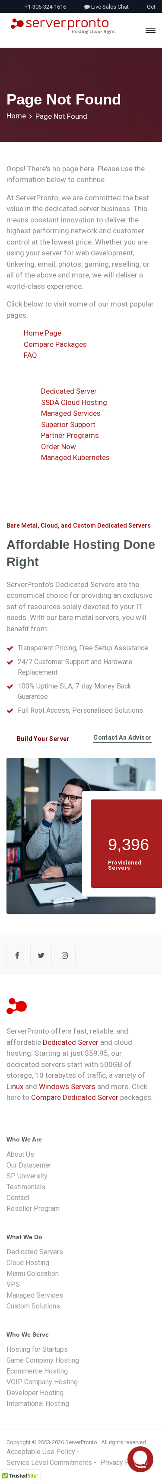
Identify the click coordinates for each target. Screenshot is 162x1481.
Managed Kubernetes (75, 457)
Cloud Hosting (27, 1263)
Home (16, 115)
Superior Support (68, 424)
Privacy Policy (122, 1462)
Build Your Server (43, 738)
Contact (17, 1198)
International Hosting (37, 1403)
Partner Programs (70, 435)
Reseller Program (33, 1208)
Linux (14, 1086)
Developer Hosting (35, 1393)
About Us (20, 1154)
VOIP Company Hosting (42, 1382)
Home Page (42, 333)
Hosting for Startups (37, 1349)
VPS (13, 1284)
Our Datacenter (28, 1165)
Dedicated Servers (34, 1252)
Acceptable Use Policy (40, 1452)
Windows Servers (67, 1086)
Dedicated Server (69, 391)
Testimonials (25, 1187)
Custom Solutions (33, 1306)
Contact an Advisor (122, 737)
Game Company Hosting (42, 1360)
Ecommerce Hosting (37, 1371)
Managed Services (71, 413)
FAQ (30, 355)
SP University (27, 1176)
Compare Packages (55, 344)
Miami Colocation (32, 1273)
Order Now (58, 446)
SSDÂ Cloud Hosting (74, 402)
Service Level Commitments (49, 1462)
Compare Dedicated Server (74, 1097)
